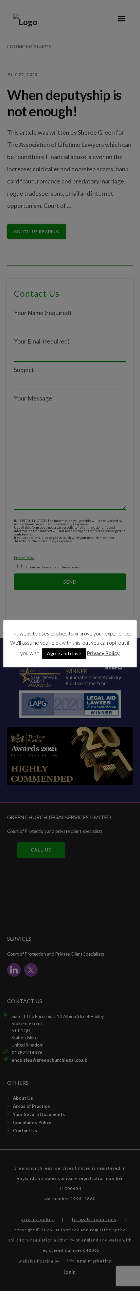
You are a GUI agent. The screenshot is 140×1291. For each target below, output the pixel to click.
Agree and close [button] (64, 653)
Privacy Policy (103, 653)
